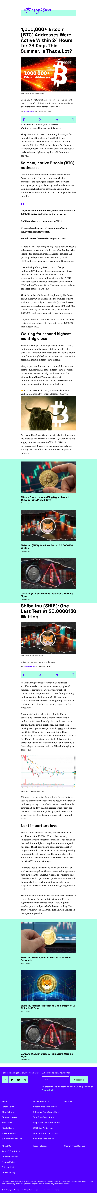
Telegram (25, 1079)
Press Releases (40, 1146)
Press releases (9, 1133)
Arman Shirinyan (29, 667)
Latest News (8, 1106)
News (4, 1101)
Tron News (7, 1122)
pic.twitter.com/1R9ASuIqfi (35, 231)
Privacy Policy (48, 1090)
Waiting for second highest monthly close (41, 128)
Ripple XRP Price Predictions (46, 1122)
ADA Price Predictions (43, 1138)
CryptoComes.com (38, 655)
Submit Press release (12, 1138)
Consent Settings (10, 1156)
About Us (6, 1146)
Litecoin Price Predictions (45, 1133)
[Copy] (72, 119)
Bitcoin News (8, 1112)
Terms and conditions (50, 1190)
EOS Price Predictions (43, 1128)
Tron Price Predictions (43, 1117)
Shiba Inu (29, 682)
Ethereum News (9, 1117)
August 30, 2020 (58, 238)
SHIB (60, 728)
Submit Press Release (74, 1146)
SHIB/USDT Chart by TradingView (32, 791)
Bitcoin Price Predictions (45, 1106)
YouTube (18, 1079)
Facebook (5, 1079)
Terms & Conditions (11, 1151)
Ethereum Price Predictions (46, 1112)
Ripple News (8, 1128)
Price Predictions (41, 1101)
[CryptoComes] (37, 10)
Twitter (12, 1079)
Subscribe (79, 1079)
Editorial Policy (9, 1167)
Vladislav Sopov (29, 111)
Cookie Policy (8, 1172)
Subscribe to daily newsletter (56, 1072)
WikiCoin (68, 1101)
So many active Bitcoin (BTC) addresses (39, 124)
